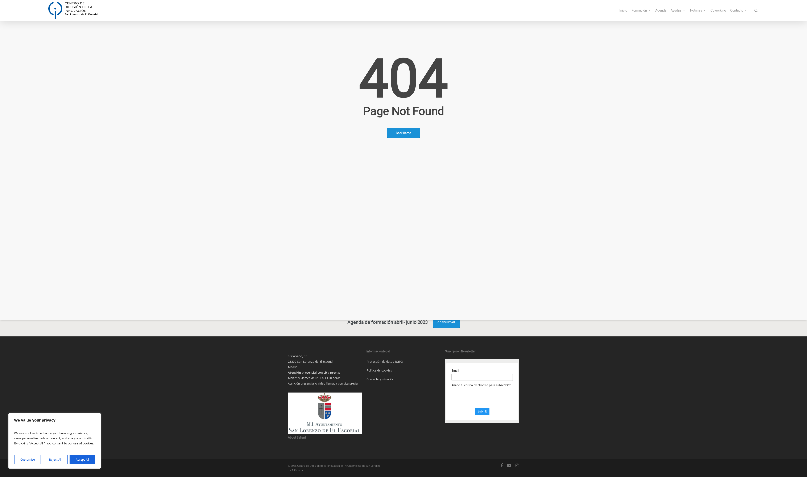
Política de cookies (379, 370)
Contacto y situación (380, 379)
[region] (54, 441)
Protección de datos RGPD (385, 362)
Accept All (82, 459)
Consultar (446, 322)
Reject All (55, 459)
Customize (27, 459)
